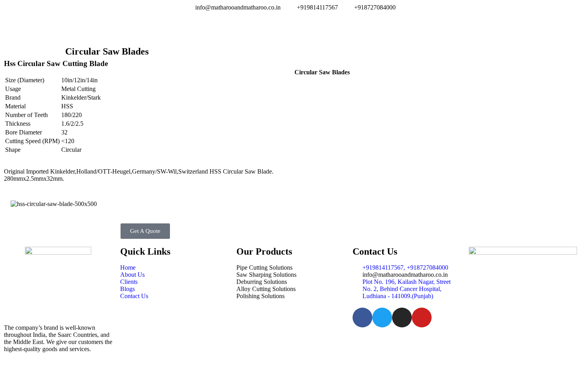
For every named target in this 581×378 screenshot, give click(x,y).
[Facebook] (362, 317)
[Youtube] (422, 317)
